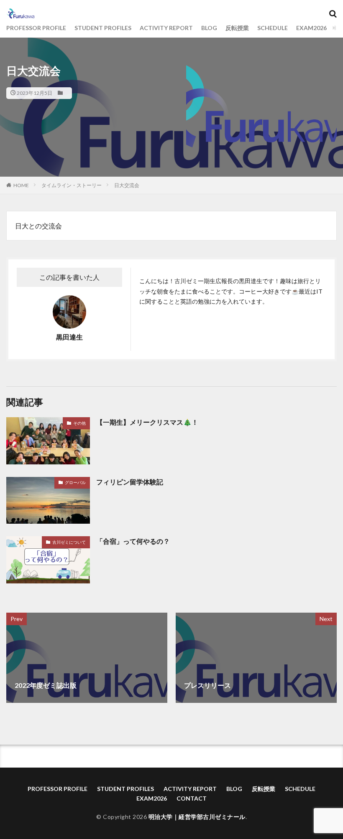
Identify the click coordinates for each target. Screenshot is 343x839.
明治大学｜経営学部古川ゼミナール (197, 816)
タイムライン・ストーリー (71, 185)
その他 (79, 423)
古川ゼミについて (69, 542)
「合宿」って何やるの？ (133, 541)
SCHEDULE (272, 27)
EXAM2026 (311, 27)
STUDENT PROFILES (102, 27)
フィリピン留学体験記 (129, 482)
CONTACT (192, 798)
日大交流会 (126, 185)
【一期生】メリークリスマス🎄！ (147, 422)
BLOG (209, 27)
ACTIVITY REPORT (166, 27)
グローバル (75, 482)
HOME (21, 185)
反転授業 (237, 27)
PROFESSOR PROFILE (36, 27)
